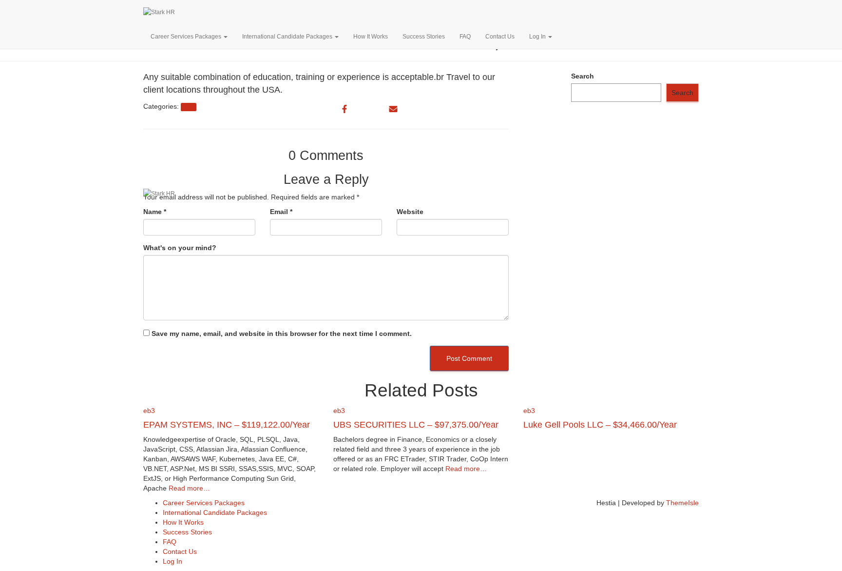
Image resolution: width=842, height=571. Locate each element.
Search (582, 76)
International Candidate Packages (288, 36)
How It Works (370, 36)
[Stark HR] (279, 12)
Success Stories (423, 36)
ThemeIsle (682, 503)
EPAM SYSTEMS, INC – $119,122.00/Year (226, 425)
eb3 (149, 410)
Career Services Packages (187, 36)
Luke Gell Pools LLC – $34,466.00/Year (600, 425)
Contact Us (500, 36)
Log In (538, 36)
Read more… (188, 488)
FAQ (465, 36)
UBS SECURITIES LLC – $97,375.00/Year (415, 425)
